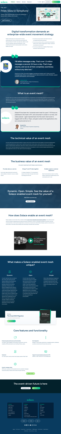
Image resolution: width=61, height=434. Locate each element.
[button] (14, 1)
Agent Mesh (10, 407)
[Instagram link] (32, 425)
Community (42, 415)
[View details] (4, 2)
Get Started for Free (25, 388)
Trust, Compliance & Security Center (30, 416)
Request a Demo (30, 373)
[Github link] (34, 425)
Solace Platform (11, 405)
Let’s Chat (48, 1)
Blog (41, 413)
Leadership (26, 407)
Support (24, 420)
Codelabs (41, 410)
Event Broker (10, 408)
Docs (41, 405)
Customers (26, 408)
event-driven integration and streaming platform (36, 219)
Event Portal (10, 410)
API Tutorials (42, 407)
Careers (25, 405)
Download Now (11, 321)
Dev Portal (42, 408)
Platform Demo (56, 1)
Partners (25, 410)
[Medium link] (36, 425)
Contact (31, 420)
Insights (9, 415)
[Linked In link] (26, 425)
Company (26, 404)
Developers (42, 404)
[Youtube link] (30, 425)
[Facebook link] (25, 425)
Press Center (26, 413)
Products (10, 404)
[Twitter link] (28, 425)
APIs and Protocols (11, 413)
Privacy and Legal (27, 415)
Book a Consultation (6, 20)
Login (43, 1)
